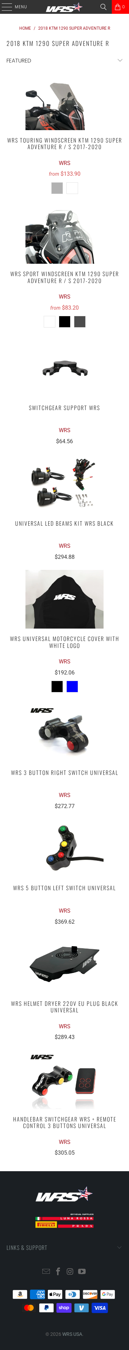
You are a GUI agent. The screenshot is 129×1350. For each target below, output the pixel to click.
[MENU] (3, 7)
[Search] (103, 7)
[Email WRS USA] (46, 1272)
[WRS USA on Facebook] (58, 1272)
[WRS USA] (64, 7)
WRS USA (72, 1334)
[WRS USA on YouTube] (82, 1272)
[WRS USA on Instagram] (70, 1272)
